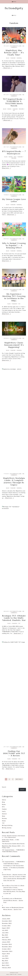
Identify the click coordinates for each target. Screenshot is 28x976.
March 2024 (5, 965)
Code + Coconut (18, 974)
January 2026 (6, 918)
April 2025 (5, 937)
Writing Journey (6, 827)
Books (9, 109)
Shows (4, 820)
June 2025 (5, 932)
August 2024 (6, 953)
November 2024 (7, 946)
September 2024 (7, 951)
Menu (14, 1)
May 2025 (5, 935)
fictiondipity (14, 8)
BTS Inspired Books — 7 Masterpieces (14, 152)
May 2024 (5, 960)
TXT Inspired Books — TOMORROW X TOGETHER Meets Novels (14, 102)
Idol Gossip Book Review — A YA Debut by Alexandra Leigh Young (13, 867)
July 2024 (5, 956)
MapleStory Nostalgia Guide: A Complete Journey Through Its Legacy (14, 481)
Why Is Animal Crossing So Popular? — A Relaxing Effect (14, 245)
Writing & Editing (7, 825)
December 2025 (7, 921)
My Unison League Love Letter (14, 200)
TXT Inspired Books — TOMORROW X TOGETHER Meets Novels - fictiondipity (13, 863)
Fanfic (4, 811)
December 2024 (7, 944)
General (19, 58)
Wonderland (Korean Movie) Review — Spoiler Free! (13, 900)
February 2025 (6, 939)
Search (4, 787)
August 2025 (6, 928)
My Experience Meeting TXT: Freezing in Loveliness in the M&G (14, 297)
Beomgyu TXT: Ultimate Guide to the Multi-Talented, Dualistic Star (14, 618)
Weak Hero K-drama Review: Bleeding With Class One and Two (14, 878)
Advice (4, 799)
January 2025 (6, 942)
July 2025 (5, 930)
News (3, 816)
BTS (15, 156)
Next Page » (19, 779)
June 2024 (5, 958)
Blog (7, 58)
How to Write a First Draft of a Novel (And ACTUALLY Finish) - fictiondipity (13, 887)
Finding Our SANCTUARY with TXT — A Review (14, 753)
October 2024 (6, 949)
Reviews (21, 109)
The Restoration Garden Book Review (13, 843)
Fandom (13, 58)
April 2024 (5, 963)
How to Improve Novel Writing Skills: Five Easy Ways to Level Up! (14, 891)
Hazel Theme (9, 974)
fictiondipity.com (7, 898)
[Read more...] (7, 68)
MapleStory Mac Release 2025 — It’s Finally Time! (14, 52)
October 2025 (6, 925)
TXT (14, 110)
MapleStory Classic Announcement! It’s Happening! (14, 345)
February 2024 (6, 967)
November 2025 (7, 923)
